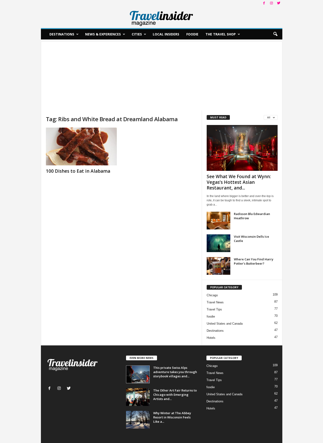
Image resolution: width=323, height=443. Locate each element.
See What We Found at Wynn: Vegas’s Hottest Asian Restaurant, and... (239, 182)
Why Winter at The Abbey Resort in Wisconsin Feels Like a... (172, 417)
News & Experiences (103, 34)
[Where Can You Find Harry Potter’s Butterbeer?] (218, 266)
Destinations (61, 34)
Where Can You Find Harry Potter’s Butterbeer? (253, 261)
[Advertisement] (161, 75)
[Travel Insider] (161, 17)
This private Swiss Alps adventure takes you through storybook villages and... (175, 372)
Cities (137, 34)
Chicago (212, 295)
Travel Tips (214, 309)
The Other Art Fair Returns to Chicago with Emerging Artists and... (175, 394)
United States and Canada (225, 323)
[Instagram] (271, 3)
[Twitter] (279, 3)
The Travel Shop (220, 34)
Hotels (211, 338)
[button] (275, 34)
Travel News (215, 302)
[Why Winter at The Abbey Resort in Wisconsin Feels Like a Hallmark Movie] (138, 420)
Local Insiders (166, 34)
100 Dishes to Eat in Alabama (78, 171)
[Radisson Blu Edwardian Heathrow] (218, 220)
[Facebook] (264, 3)
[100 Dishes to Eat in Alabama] (81, 146)
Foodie (192, 34)
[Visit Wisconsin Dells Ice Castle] (218, 243)
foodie (211, 316)
